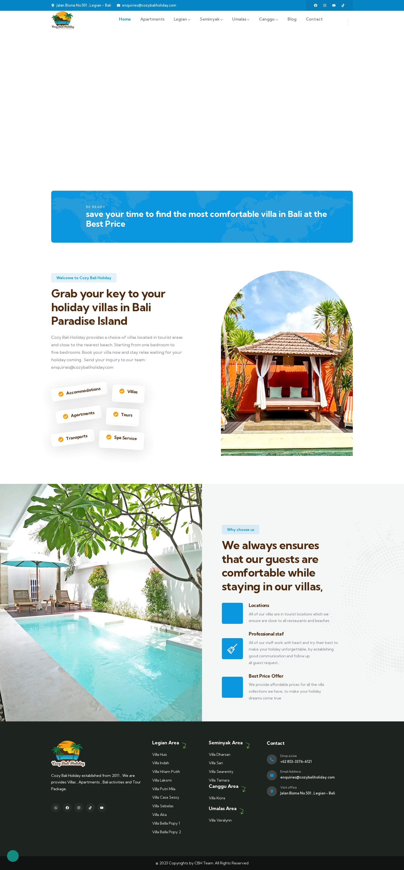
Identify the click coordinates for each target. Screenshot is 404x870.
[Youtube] (333, 5)
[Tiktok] (343, 5)
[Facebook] (315, 5)
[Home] (63, 20)
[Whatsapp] (55, 807)
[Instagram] (324, 5)
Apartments (83, 414)
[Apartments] (66, 416)
